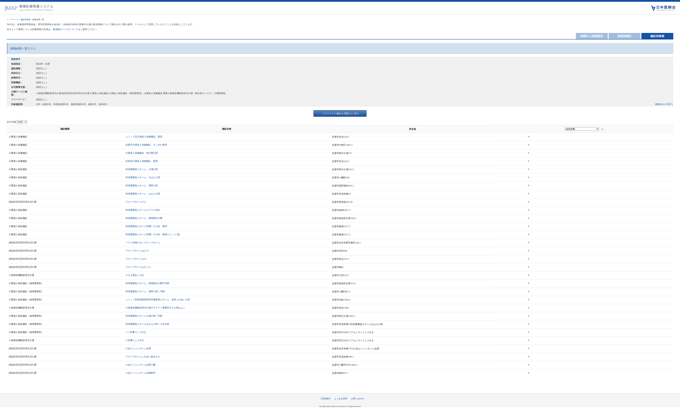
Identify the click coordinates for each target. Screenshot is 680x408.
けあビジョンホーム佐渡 (138, 348)
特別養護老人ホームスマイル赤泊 (143, 210)
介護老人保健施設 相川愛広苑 (142, 153)
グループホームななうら (138, 267)
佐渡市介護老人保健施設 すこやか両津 (146, 144)
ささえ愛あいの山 (135, 275)
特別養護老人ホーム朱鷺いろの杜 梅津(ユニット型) (153, 234)
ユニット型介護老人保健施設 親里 (144, 136)
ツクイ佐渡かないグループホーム (143, 242)
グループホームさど (136, 201)
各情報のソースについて (65, 29)
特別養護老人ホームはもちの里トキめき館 (147, 324)
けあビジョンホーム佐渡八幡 (140, 364)
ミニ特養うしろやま (136, 332)
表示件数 (11, 122)
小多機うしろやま (135, 340)
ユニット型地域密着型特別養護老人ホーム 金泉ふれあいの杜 (158, 299)
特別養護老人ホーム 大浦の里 (142, 169)
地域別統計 (624, 36)
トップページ (12, 19)
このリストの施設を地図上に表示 (340, 113)
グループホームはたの (137, 250)
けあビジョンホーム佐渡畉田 (140, 373)
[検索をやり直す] (664, 104)
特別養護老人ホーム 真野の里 (142, 185)
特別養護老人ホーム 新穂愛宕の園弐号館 (147, 283)
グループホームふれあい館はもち (143, 356)
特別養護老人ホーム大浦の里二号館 (144, 315)
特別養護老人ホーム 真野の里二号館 (145, 291)
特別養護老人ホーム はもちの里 (143, 193)
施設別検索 (25, 19)
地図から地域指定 (591, 36)
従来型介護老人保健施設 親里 (142, 161)
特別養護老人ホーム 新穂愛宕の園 (144, 218)
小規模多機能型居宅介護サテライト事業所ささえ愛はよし (155, 307)
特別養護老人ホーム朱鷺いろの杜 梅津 (146, 226)
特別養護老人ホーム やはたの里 (143, 177)
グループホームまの (136, 258)
